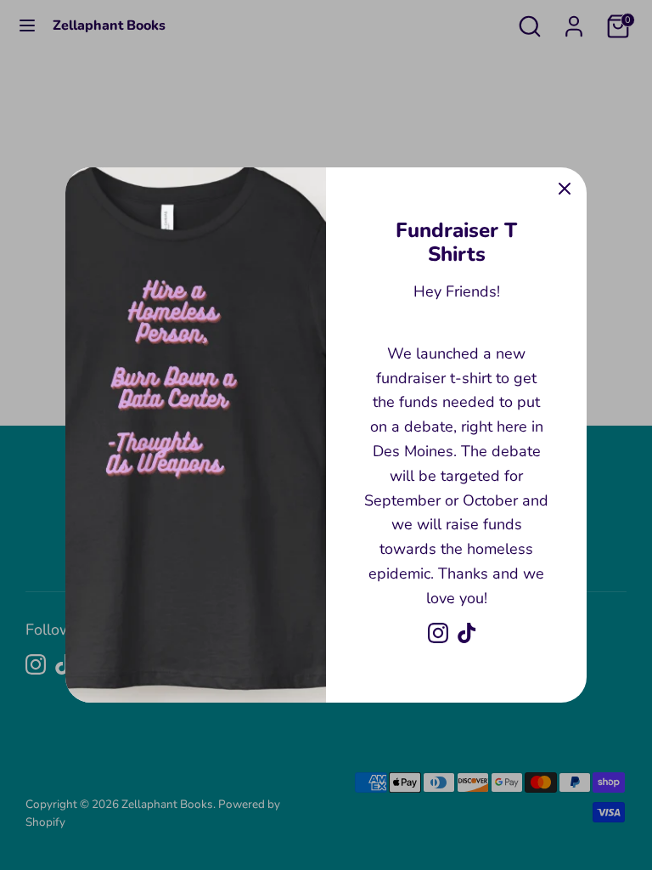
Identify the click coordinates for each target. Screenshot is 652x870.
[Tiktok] (467, 633)
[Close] (564, 189)
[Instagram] (438, 633)
